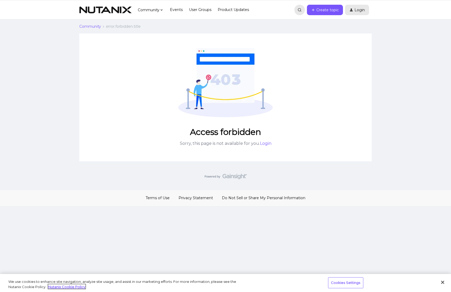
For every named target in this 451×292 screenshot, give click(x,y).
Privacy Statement (196, 198)
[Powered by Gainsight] (226, 178)
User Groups (200, 9)
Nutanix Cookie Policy (66, 286)
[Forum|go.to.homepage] (105, 10)
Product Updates (233, 9)
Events (176, 9)
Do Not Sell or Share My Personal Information (263, 198)
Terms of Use (158, 198)
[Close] (442, 282)
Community (90, 26)
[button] (325, 10)
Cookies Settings (345, 282)
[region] (225, 283)
